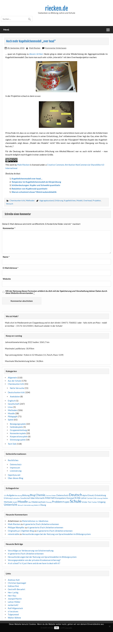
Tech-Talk (12, 444)
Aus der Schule (14, 380)
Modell (79, 200)
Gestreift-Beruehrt (16, 589)
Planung (49, 502)
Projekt (65, 501)
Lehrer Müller (14, 602)
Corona (48, 495)
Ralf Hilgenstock (15, 608)
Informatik (40, 498)
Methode (8, 502)
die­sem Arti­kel (36, 54)
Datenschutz (15, 464)
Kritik (77, 498)
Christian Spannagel (17, 583)
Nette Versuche (17, 388)
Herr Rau (12, 595)
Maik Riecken (34, 48)
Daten (54, 495)
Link (94, 498)
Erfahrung (8, 498)
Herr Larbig (13, 592)
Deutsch (75, 495)
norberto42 (13, 605)
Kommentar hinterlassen (55, 48)
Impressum (15, 467)
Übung (43, 505)
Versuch (9, 203)
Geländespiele (16, 427)
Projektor (97, 200)
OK (56, 628)
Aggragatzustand (46, 200)
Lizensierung (15, 471)
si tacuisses (13, 611)
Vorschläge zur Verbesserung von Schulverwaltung (30, 550)
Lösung (99, 498)
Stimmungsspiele (17, 439)
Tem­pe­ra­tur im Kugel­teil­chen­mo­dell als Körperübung (36, 182)
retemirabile (13, 534)
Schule (75, 501)
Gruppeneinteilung (18, 430)
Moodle (11, 413)
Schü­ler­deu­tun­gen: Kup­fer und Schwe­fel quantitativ (36, 185)
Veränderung (28, 505)
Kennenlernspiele (18, 433)
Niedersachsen (39, 501)
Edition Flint (13, 586)
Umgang (101, 501)
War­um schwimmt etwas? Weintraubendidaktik (34, 192)
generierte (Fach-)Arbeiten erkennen (41, 524)
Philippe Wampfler (16, 527)
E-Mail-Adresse (10, 268)
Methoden (30, 200)
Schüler (85, 502)
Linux (10, 407)
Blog (32, 495)
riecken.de (56, 8)
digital (84, 495)
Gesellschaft (13, 404)
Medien (105, 498)
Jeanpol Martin (15, 598)
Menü (6, 29)
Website (7, 279)
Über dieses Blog (15, 478)
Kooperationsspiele (19, 436)
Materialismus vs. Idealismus (35, 521)
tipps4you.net (14, 475)
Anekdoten (15, 396)
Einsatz (91, 495)
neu (29, 502)
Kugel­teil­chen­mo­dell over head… (27, 178)
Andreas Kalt (14, 580)
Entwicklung (100, 495)
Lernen (90, 498)
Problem (57, 501)
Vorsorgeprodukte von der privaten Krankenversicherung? (34, 560)
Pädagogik (12, 416)
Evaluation (16, 498)
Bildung (25, 495)
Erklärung (59, 200)
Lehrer (84, 498)
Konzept (70, 498)
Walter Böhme (14, 617)
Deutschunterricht (16, 392)
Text (90, 502)
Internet (50, 497)
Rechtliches (13, 460)
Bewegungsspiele (18, 424)
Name (6, 257)
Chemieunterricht (17, 200)
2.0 (5, 495)
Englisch (11, 400)
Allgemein (12, 377)
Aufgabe (11, 495)
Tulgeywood (13, 614)
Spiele (10, 419)
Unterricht (10, 504)
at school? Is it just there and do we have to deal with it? (34, 563)
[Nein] (109, 626)
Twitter (94, 502)
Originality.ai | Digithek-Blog (21, 531)
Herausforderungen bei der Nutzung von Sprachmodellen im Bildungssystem (56, 534)
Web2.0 (37, 505)
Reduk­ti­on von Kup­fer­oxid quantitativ (29, 188)
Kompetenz (60, 498)
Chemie (40, 495)
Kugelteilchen (70, 200)
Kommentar (9, 228)
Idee (32, 498)
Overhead (87, 200)
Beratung (18, 495)
